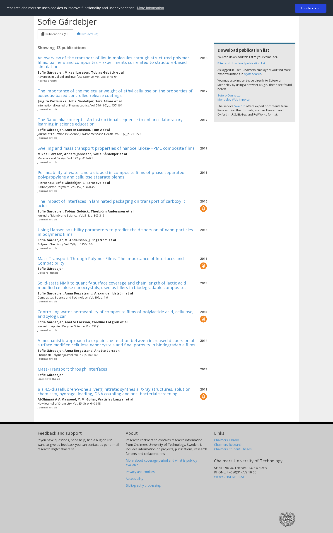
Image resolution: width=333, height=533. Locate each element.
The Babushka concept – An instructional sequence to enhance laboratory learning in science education (110, 122)
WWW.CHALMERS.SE (229, 477)
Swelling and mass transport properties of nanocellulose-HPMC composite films (116, 148)
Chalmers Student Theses (233, 449)
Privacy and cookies (140, 472)
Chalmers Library (226, 440)
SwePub (239, 106)
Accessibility (134, 478)
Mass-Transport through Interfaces (72, 369)
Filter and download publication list (241, 63)
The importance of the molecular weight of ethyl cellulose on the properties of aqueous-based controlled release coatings (115, 93)
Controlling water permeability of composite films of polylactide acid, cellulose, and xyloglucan (115, 314)
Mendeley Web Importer (234, 99)
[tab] (55, 34)
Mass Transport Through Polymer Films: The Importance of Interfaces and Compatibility (111, 261)
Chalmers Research (228, 444)
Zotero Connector (229, 95)
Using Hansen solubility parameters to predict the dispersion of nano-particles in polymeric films (115, 232)
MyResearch (252, 74)
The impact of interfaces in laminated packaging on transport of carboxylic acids (112, 203)
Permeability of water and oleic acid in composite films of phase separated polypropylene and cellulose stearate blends (111, 175)
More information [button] (150, 8)
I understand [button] (311, 8)
